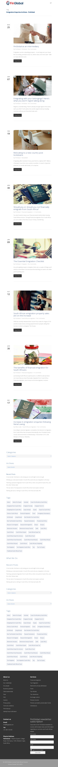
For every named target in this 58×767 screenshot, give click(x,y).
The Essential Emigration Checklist (29, 261)
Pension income (34, 700)
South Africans (23, 543)
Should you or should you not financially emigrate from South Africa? (31, 208)
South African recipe (45, 539)
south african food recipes (31, 539)
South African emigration (28, 318)
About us (5, 680)
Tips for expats (41, 547)
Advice (8, 502)
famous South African (12, 513)
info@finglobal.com (8, 724)
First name (33, 734)
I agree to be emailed (37, 750)
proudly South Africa (42, 521)
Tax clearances (34, 694)
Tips (34, 547)
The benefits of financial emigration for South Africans (31, 368)
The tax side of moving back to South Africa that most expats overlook (25, 488)
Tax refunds (33, 691)
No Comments (32, 49)
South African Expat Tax (34, 532)
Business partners (8, 688)
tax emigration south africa (23, 547)
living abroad (18, 517)
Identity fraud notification (10, 711)
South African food (30, 536)
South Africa (43, 528)
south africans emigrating (36, 543)
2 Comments (37, 212)
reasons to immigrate (12, 524)
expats (35, 509)
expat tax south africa (44, 509)
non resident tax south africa (31, 517)
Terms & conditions (8, 706)
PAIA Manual (6, 708)
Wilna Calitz (18, 427)
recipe (36, 524)
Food (34, 513)
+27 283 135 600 (7, 730)
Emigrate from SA (39, 506)
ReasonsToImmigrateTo (26, 524)
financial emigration (25, 513)
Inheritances (33, 706)
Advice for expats (17, 502)
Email (31, 745)
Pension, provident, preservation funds (40, 703)
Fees (4, 694)
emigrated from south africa (14, 506)
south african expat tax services (15, 536)
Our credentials (7, 683)
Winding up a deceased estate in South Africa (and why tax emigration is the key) (27, 480)
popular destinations (29, 521)
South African (10, 532)
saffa (37, 528)
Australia (26, 502)
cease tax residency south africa (39, 502)
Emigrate (24, 264)
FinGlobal (17, 49)
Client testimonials (8, 691)
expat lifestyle (27, 509)
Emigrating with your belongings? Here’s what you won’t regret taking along (31, 99)
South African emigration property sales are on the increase (31, 314)
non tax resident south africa (14, 521)
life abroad (10, 517)
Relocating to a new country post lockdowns (28, 153)
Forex (31, 688)
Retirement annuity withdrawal (38, 686)
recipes (42, 524)
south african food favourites (14, 539)
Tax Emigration (34, 683)
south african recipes (12, 543)
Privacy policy (6, 703)
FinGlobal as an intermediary (26, 46)
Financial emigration (27, 212)
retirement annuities (12, 528)
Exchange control (35, 697)
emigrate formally (28, 506)
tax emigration (10, 547)
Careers (5, 700)
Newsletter (25, 158)
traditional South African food (14, 551)
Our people (6, 686)
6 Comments (37, 372)
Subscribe (37, 752)
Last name (33, 739)
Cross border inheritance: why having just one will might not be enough (25, 477)
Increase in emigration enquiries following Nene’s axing (32, 423)
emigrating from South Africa (14, 509)
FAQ (4, 697)
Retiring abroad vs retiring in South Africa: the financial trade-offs (23, 490)
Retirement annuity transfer (26, 528)
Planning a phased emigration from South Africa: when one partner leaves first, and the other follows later (28, 484)
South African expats (21, 532)
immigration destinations (44, 513)
